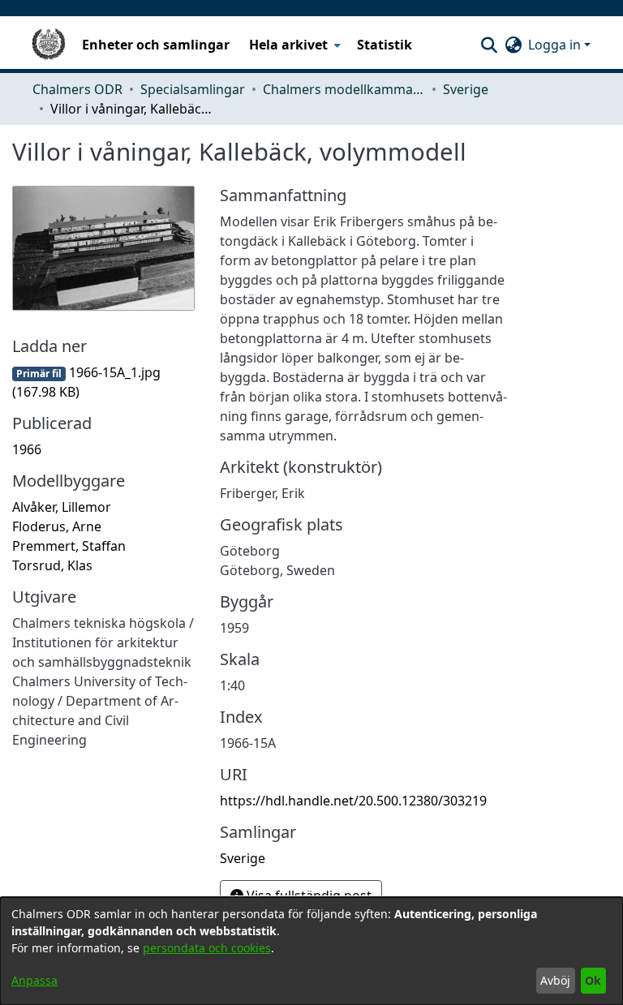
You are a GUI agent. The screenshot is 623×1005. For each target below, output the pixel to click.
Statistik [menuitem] (384, 45)
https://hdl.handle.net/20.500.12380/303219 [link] (353, 801)
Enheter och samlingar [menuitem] (156, 45)
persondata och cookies (207, 948)
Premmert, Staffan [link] (69, 546)
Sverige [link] (465, 89)
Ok (593, 980)
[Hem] (49, 44)
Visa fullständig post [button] (307, 895)
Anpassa (34, 980)
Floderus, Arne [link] (56, 526)
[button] (489, 44)
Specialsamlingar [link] (192, 89)
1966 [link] (26, 449)
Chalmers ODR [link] (77, 89)
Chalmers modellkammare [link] (344, 89)
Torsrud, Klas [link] (52, 565)
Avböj (555, 980)
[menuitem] (293, 44)
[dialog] (311, 951)
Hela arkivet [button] (288, 45)
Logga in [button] (556, 45)
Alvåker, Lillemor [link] (61, 507)
